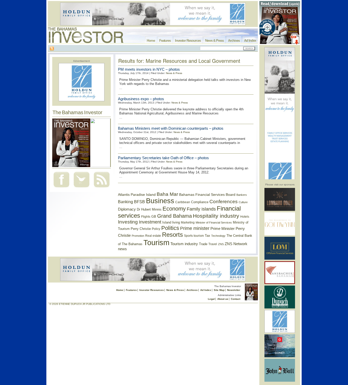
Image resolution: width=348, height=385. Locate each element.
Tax (207, 236)
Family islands (201, 209)
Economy (174, 208)
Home (151, 40)
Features (165, 40)
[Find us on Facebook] (61, 188)
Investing (128, 222)
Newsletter (233, 290)
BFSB (139, 201)
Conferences (223, 201)
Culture (243, 202)
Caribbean (182, 202)
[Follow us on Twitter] (81, 188)
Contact (235, 299)
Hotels (244, 216)
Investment (150, 222)
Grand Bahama (174, 216)
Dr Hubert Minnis (149, 209)
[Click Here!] (279, 210)
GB (153, 216)
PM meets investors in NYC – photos (149, 69)
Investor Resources (188, 40)
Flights (145, 216)
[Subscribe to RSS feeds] (101, 188)
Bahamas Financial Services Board (207, 194)
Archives (234, 40)
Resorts (172, 234)
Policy (156, 228)
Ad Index (250, 40)
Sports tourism (194, 236)
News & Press (214, 40)
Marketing (188, 222)
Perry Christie (141, 229)
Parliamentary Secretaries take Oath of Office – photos (163, 158)
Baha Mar (167, 194)
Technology (218, 235)
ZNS (221, 244)
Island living (171, 222)
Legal (211, 299)
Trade (203, 244)
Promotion (138, 235)
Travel (212, 244)
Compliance (199, 202)
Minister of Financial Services (214, 222)
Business (160, 201)
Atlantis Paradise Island (137, 195)
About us (222, 299)
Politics (170, 228)
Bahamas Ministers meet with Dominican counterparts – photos (170, 128)
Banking (125, 201)
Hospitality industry (216, 216)
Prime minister (194, 228)
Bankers (241, 194)
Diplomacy (127, 209)
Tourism (156, 242)
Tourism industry (184, 244)
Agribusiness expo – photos (141, 99)
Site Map (219, 290)
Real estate (153, 236)
